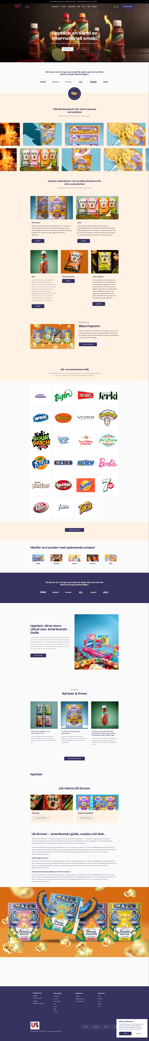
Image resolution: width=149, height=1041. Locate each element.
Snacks (100, 1004)
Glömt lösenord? (80, 1001)
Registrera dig (79, 998)
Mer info (138, 1033)
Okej (125, 1033)
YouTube (106, 1026)
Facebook (86, 1026)
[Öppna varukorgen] (117, 6)
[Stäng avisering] (146, 2)
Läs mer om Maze (88, 344)
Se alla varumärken (74, 530)
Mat (99, 1006)
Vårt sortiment (81, 49)
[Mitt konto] (114, 6)
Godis (99, 996)
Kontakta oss (67, 49)
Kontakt (94, 6)
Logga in (78, 996)
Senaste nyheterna (85, 818)
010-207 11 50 (37, 998)
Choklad (100, 998)
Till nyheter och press (74, 758)
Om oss (64, 6)
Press (83, 6)
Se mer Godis (38, 655)
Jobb (88, 6)
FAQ (78, 6)
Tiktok (115, 1026)
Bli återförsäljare (127, 6)
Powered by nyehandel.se (54, 1031)
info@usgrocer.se (38, 1003)
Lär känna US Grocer (40, 818)
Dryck (99, 1001)
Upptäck (38, 241)
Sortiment (55, 6)
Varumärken (72, 6)
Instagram (96, 1026)
